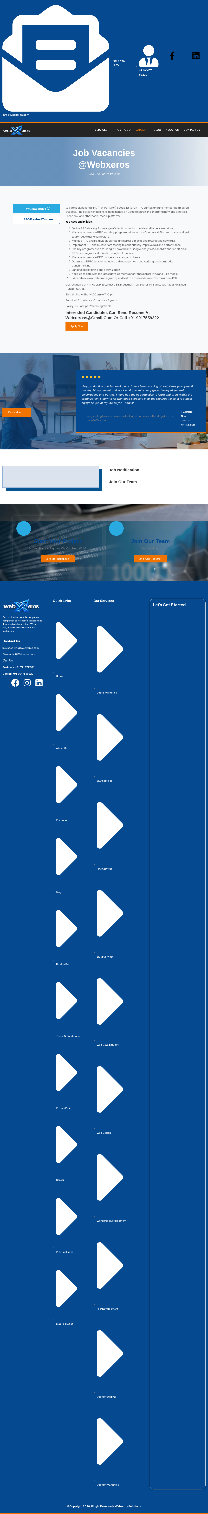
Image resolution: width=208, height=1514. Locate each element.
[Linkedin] (196, 56)
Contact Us (192, 129)
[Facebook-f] (172, 56)
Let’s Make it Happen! (58, 558)
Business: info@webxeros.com (20, 647)
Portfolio (123, 129)
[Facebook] (15, 683)
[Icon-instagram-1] (184, 56)
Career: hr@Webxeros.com (19, 654)
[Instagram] (27, 683)
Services (101, 129)
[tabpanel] (128, 270)
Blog (157, 129)
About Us (172, 129)
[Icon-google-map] (39, 692)
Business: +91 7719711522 (18, 667)
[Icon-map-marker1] (196, 65)
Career (141, 129)
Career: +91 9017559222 (17, 673)
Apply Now (77, 326)
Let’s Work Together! (150, 558)
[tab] (36, 208)
